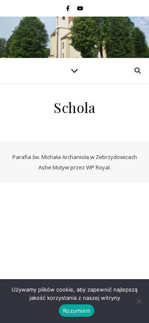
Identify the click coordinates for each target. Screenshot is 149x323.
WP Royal (98, 167)
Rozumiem (76, 310)
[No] (139, 301)
